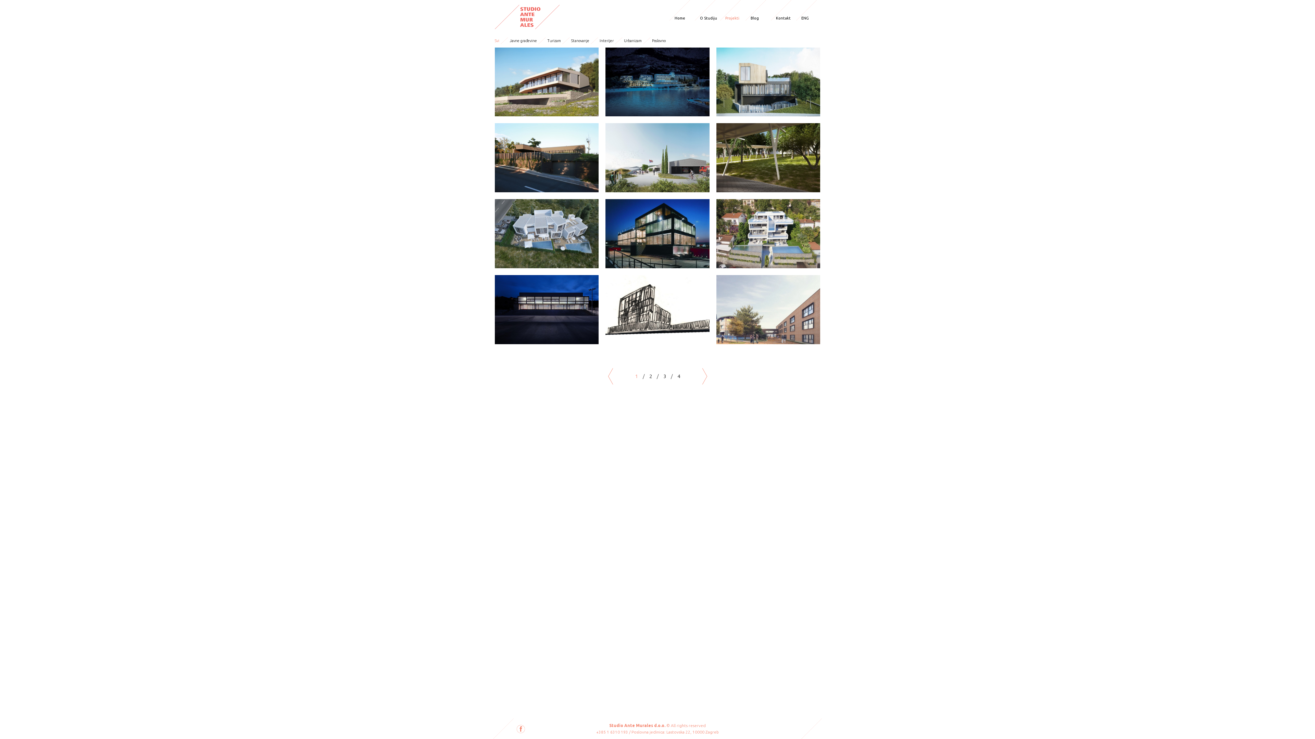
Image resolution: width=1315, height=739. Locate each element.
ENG (805, 18)
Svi (497, 41)
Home (680, 18)
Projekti (732, 18)
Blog (755, 18)
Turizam (554, 41)
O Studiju (708, 18)
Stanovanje (580, 41)
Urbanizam (633, 41)
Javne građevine (523, 41)
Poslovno (659, 41)
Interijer (607, 41)
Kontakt (783, 18)
